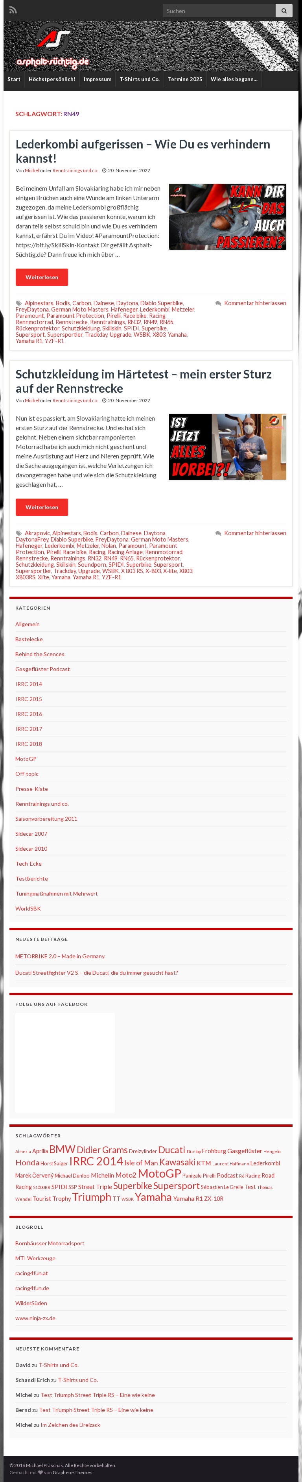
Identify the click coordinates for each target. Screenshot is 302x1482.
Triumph (91, 1197)
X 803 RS (132, 571)
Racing (157, 315)
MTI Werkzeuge (35, 1258)
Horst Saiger (54, 1163)
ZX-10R (213, 1198)
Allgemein (27, 624)
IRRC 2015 (28, 699)
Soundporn (92, 564)
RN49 (150, 322)
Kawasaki (177, 1162)
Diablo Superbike (161, 303)
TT (116, 1198)
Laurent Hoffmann (230, 1163)
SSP (72, 1187)
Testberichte (31, 878)
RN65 (166, 322)
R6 (241, 1175)
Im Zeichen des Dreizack (70, 1424)
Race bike (135, 315)
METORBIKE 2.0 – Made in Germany (60, 956)
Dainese (104, 303)
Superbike (154, 328)
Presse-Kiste (31, 788)
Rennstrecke (71, 322)
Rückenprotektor (37, 328)
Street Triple (95, 1186)
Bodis (63, 303)
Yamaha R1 (29, 341)
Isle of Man (141, 1163)
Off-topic (27, 773)
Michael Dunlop (72, 1175)
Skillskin (112, 328)
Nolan (108, 545)
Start (13, 79)
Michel (32, 170)
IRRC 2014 (28, 684)
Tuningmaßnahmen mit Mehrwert (56, 893)
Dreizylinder (143, 1151)
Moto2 (125, 1175)
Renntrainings (107, 322)
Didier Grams (102, 1149)
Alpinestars (39, 303)
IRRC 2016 (28, 713)
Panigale (192, 1175)
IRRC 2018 (28, 743)
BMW (62, 1149)
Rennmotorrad (34, 322)
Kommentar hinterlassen (255, 303)
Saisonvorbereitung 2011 (46, 818)
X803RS (25, 577)
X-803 (153, 571)
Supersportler (65, 334)
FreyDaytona (32, 309)
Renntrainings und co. (75, 170)
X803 (159, 334)
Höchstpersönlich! (52, 79)
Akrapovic (37, 533)
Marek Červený (34, 1175)
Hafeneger (124, 309)
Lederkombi (154, 309)
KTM (204, 1163)
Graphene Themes (72, 1472)
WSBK (142, 334)
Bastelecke (29, 639)
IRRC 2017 (28, 728)
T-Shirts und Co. (140, 79)
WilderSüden (31, 1303)
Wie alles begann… (234, 79)
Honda (27, 1162)
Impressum (97, 79)
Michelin (102, 1175)
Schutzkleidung (81, 328)
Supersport (30, 334)
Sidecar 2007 (31, 833)
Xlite (43, 577)
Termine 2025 (185, 79)
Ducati (172, 1149)
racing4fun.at (31, 1273)
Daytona (127, 303)
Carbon (81, 303)
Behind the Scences (39, 654)
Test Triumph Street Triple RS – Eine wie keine (98, 1394)
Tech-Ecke (28, 863)
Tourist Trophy (52, 1198)
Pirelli (114, 315)
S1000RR (41, 1187)
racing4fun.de (32, 1288)
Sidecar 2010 (31, 848)
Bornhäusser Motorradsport (50, 1243)
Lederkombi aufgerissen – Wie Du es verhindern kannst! (143, 151)
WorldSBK (28, 908)
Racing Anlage (125, 552)
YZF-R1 (54, 341)
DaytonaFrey (32, 539)
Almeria (23, 1151)
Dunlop (194, 1151)
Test (250, 1186)
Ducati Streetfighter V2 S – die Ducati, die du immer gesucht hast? (96, 972)
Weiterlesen (42, 277)
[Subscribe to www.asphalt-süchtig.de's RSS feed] (13, 8)
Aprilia (40, 1151)
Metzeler (183, 309)
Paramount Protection (75, 315)
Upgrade (120, 334)
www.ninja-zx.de (35, 1318)
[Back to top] (284, 1464)
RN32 (134, 322)
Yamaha (177, 334)
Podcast (227, 1175)
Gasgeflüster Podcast (42, 669)
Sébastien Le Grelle (222, 1187)
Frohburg (214, 1151)
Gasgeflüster (244, 1150)
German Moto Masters (80, 309)
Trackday (96, 334)
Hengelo (271, 1151)
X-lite (170, 571)
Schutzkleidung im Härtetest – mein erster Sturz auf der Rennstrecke (144, 381)
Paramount (30, 315)
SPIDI (131, 328)
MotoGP (26, 758)
